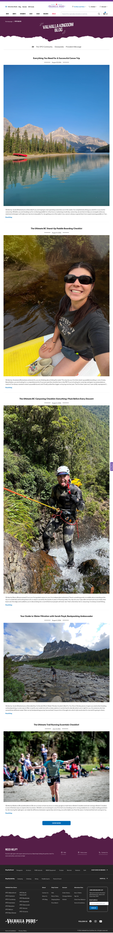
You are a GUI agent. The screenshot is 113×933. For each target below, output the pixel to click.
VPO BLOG (17, 21)
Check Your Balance (79, 899)
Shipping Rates (55, 899)
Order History (66, 893)
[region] (90, 921)
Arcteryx (28, 870)
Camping (20, 879)
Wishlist (64, 899)
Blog (20, 7)
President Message (73, 46)
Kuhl (85, 870)
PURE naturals (38, 870)
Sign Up (76, 896)
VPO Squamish (24, 901)
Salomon (77, 870)
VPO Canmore (10, 896)
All (33, 46)
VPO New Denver (10, 913)
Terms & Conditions (79, 903)
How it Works (78, 893)
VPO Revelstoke (24, 898)
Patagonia (20, 870)
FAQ (65, 852)
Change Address (67, 896)
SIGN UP (93, 908)
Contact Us (104, 852)
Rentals (25, 7)
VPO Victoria (23, 911)
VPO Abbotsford (10, 893)
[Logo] (56, 6)
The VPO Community (44, 46)
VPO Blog (44, 899)
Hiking (36, 879)
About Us (44, 896)
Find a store (83, 852)
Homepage (8, 21)
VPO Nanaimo (9, 906)
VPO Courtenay (10, 899)
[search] (99, 14)
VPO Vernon (23, 908)
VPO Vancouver (24, 905)
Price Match (54, 903)
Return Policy (55, 896)
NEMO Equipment (51, 870)
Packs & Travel (57, 879)
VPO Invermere (10, 903)
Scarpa (61, 870)
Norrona (69, 870)
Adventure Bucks (12, 6)
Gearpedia (59, 46)
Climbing (28, 879)
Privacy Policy (23, 931)
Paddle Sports (46, 879)
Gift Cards (31, 7)
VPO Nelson (9, 909)
